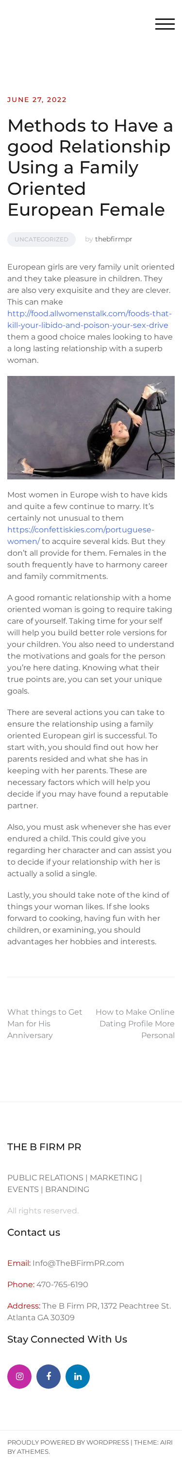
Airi (166, 1442)
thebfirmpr (113, 239)
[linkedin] (78, 1376)
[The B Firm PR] (48, 1376)
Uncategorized (41, 239)
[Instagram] (19, 1376)
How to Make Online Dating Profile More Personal (135, 1023)
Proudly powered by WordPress (68, 1442)
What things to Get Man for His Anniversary (45, 1023)
